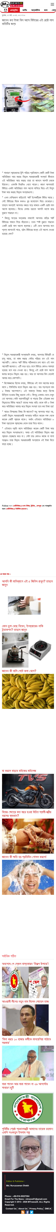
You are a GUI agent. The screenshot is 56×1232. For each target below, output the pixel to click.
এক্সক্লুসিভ (14, 10)
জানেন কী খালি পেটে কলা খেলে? (19, 670)
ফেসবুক (39, 505)
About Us (22, 1208)
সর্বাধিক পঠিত (9, 955)
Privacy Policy (36, 1208)
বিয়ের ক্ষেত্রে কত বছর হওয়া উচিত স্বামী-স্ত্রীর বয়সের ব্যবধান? (26, 813)
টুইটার (33, 505)
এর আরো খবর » (5, 573)
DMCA (48, 1208)
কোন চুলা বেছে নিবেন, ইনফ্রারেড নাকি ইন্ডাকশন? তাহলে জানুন (22, 627)
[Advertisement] (28, 55)
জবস (45, 10)
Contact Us (11, 1208)
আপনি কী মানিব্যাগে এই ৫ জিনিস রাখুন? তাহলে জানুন (27, 583)
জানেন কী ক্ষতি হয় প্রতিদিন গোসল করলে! (24, 856)
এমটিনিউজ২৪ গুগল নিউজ (21, 505)
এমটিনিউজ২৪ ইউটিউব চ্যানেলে (16, 508)
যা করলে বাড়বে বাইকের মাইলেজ (19, 770)
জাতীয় (25, 10)
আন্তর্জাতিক (35, 10)
